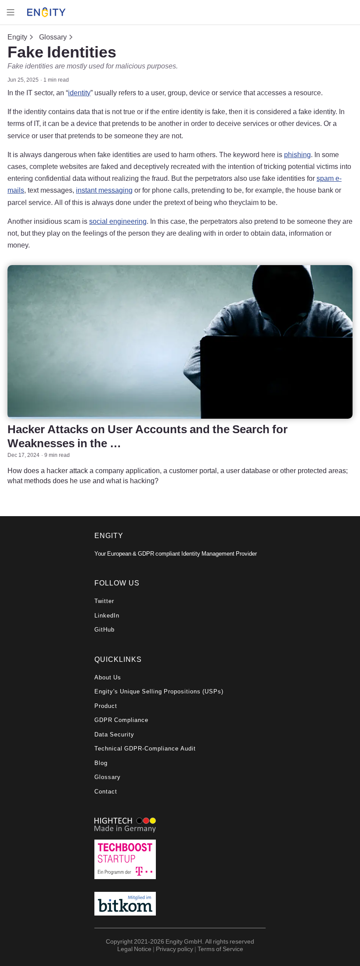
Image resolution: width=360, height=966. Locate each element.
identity (79, 92)
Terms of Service (220, 948)
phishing (297, 154)
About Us (107, 677)
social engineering (118, 221)
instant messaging (104, 190)
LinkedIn (106, 615)
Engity (17, 37)
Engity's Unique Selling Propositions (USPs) (158, 691)
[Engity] (46, 12)
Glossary (53, 37)
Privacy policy (174, 948)
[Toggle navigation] (11, 12)
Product (105, 706)
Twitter (104, 601)
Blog (101, 763)
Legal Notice (134, 948)
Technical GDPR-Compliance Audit (145, 748)
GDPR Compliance (121, 720)
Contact (105, 791)
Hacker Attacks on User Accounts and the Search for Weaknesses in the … (147, 435)
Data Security (114, 734)
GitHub (104, 629)
